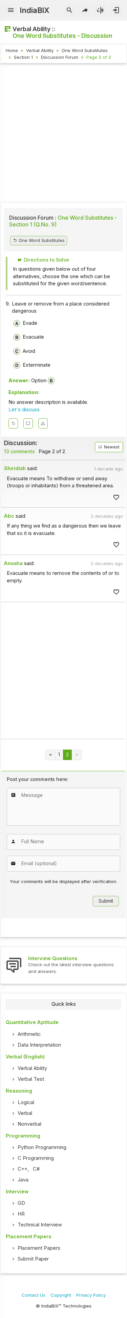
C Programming (36, 1158)
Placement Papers (39, 1248)
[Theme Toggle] (100, 10)
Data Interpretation (39, 1045)
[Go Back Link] (13, 423)
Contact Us (33, 1295)
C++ (22, 1169)
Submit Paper (33, 1259)
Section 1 (23, 57)
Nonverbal (29, 1124)
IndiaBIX (34, 10)
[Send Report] (43, 423)
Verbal (25, 1113)
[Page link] (50, 755)
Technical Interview (40, 1225)
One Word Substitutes (85, 50)
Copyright (60, 1295)
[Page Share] (85, 10)
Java (23, 1180)
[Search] (69, 10)
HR (21, 1214)
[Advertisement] (63, 134)
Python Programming (42, 1147)
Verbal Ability (40, 50)
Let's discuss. (24, 410)
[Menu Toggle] (11, 10)
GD (21, 1203)
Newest (111, 447)
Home (12, 50)
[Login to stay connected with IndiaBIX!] (116, 10)
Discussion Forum (59, 57)
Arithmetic (29, 1034)
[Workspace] (28, 423)
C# (36, 1169)
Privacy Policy (91, 1295)
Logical (26, 1102)
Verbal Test (31, 1079)
